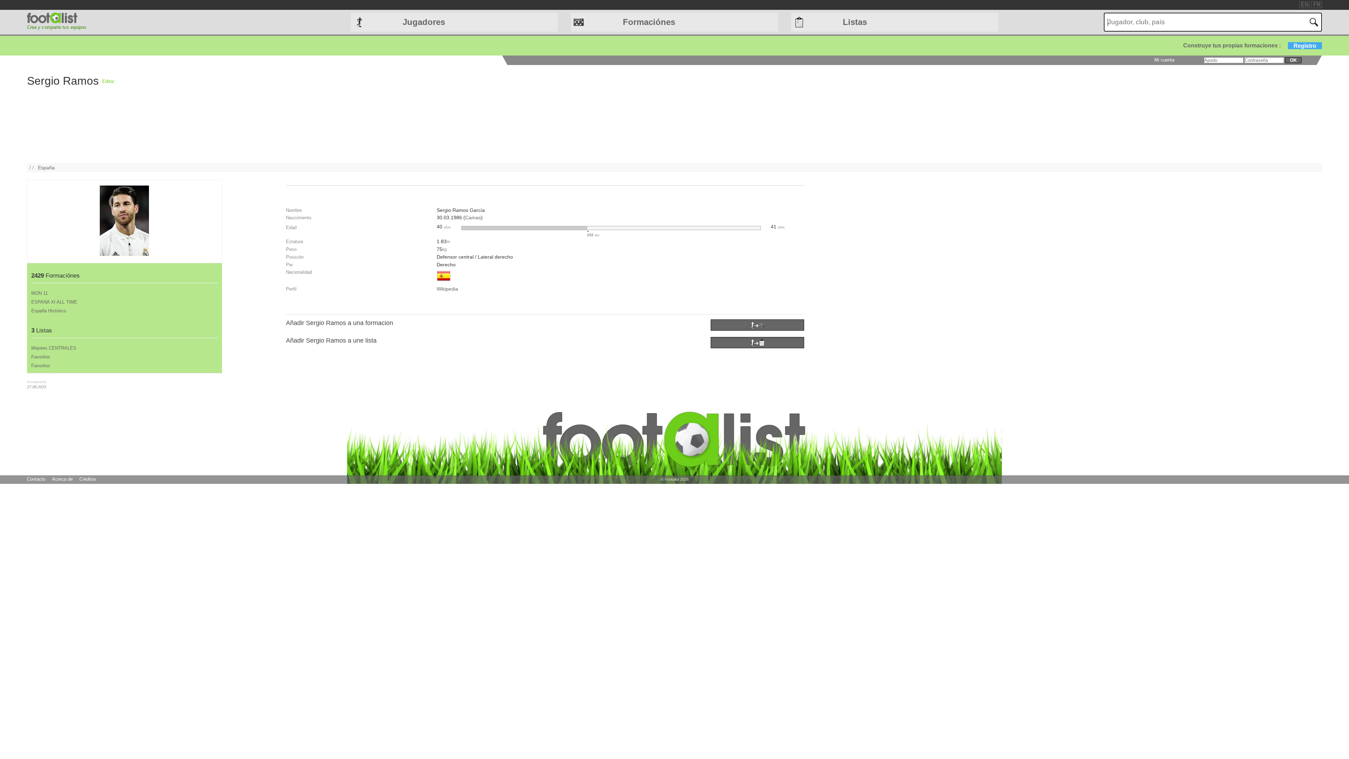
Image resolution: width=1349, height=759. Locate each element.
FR (1317, 5)
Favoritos (40, 356)
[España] (444, 281)
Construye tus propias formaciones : (1249, 45)
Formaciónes (649, 22)
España (46, 167)
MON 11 (39, 293)
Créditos (87, 479)
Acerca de (62, 479)
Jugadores (424, 22)
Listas (855, 22)
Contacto (36, 479)
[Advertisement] (325, 114)
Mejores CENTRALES (53, 348)
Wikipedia (447, 289)
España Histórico (48, 310)
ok (1293, 60)
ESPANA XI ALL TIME (54, 302)
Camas (473, 217)
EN (1305, 5)
